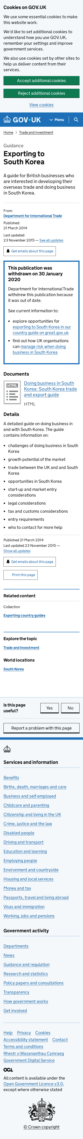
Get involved (15, 1010)
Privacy (24, 1032)
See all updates (51, 240)
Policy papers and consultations (33, 983)
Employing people (20, 860)
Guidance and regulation (26, 964)
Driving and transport (23, 842)
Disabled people (18, 833)
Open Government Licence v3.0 (33, 1083)
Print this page (23, 575)
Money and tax (17, 888)
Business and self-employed (29, 796)
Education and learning (25, 851)
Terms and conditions (23, 1046)
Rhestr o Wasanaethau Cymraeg (33, 1053)
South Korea (13, 669)
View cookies (41, 105)
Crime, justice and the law (27, 823)
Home (8, 132)
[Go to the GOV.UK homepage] (22, 119)
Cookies (42, 1032)
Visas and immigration (23, 906)
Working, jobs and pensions (29, 915)
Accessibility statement (25, 1039)
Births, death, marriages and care (34, 786)
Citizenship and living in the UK (32, 814)
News (9, 955)
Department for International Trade (32, 216)
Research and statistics (25, 973)
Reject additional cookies (41, 93)
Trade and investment (36, 132)
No (74, 708)
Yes (52, 708)
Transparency (16, 992)
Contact (60, 1039)
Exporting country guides (24, 615)
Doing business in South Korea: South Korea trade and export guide (50, 389)
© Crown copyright (41, 1127)
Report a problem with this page (41, 728)
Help (8, 1032)
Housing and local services (28, 879)
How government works (25, 1001)
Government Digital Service (29, 1060)
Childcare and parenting (26, 805)
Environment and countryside (31, 869)
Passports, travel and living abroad (36, 897)
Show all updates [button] (16, 551)
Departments (16, 946)
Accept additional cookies (41, 80)
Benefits (11, 777)
